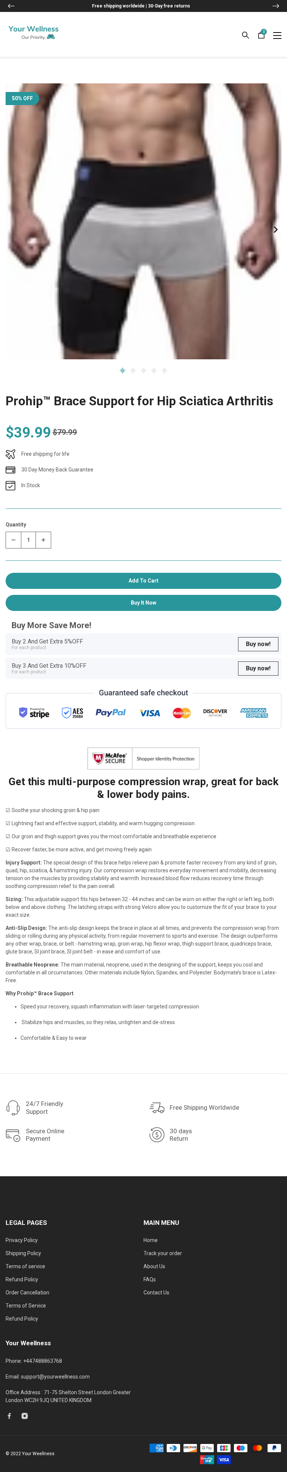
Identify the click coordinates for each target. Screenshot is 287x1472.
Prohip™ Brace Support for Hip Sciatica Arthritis (139, 401)
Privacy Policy (22, 1240)
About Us (154, 1266)
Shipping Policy (23, 1253)
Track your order (163, 1253)
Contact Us (156, 1293)
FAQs (150, 1279)
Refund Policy (22, 1279)
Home (151, 1240)
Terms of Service (26, 1306)
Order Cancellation (27, 1293)
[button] (11, 6)
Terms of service (25, 1266)
